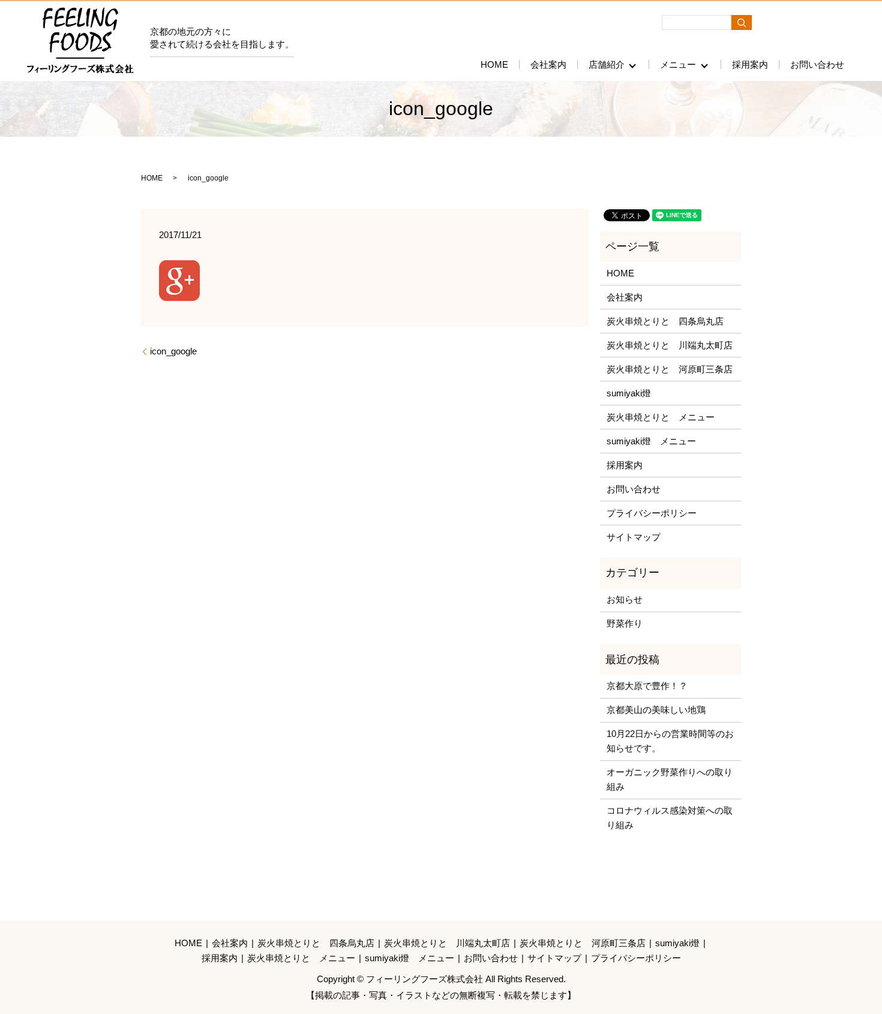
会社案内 (548, 64)
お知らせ (625, 599)
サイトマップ (634, 537)
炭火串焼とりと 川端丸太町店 (670, 345)
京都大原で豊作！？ (647, 686)
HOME (494, 64)
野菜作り (625, 623)
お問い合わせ (817, 64)
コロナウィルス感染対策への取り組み (670, 817)
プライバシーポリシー (652, 513)
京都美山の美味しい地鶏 (656, 710)
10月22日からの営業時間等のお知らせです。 (670, 741)
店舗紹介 (607, 64)
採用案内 (750, 64)
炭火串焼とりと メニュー (661, 417)
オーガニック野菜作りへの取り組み (670, 779)
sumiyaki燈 (629, 393)
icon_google (173, 351)
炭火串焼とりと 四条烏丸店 (665, 321)
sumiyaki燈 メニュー (651, 441)
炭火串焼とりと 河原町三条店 (670, 369)
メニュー (678, 64)
